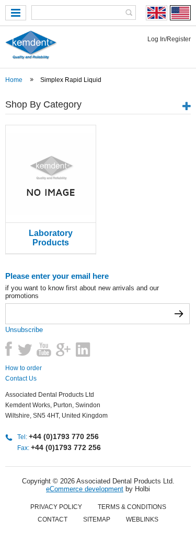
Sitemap (96, 519)
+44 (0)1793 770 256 (64, 436)
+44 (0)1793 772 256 (66, 447)
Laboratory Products (51, 238)
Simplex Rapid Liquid (70, 80)
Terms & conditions (132, 507)
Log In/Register (169, 39)
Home (13, 80)
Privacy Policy (56, 507)
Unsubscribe (24, 330)
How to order (23, 368)
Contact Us (21, 378)
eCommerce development (84, 489)
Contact (52, 519)
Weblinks (142, 519)
